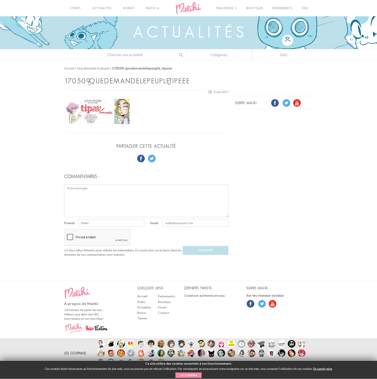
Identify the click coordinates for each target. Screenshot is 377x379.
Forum (162, 307)
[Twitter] (260, 304)
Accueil (69, 68)
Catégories (219, 54)
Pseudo (69, 223)
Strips (141, 302)
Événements (166, 296)
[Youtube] (271, 304)
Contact (163, 313)
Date (283, 54)
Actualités (144, 307)
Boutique (164, 302)
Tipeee (142, 318)
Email (154, 223)
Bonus (141, 313)
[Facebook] (250, 304)
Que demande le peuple (93, 68)
